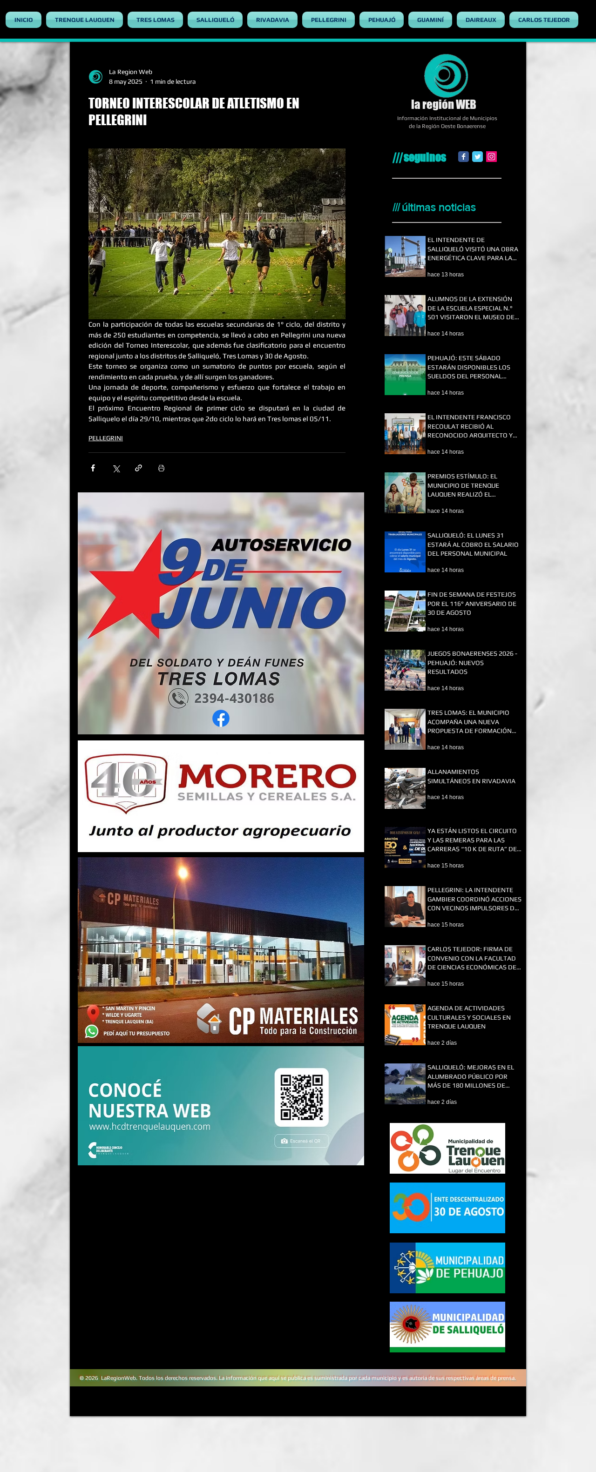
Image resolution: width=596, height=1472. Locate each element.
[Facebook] (463, 156)
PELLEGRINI (105, 438)
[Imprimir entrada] (161, 468)
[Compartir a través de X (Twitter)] (115, 468)
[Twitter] (477, 156)
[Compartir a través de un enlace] (138, 468)
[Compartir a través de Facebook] (92, 468)
